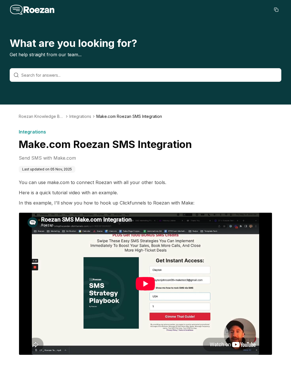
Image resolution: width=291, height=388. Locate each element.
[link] (129, 116)
